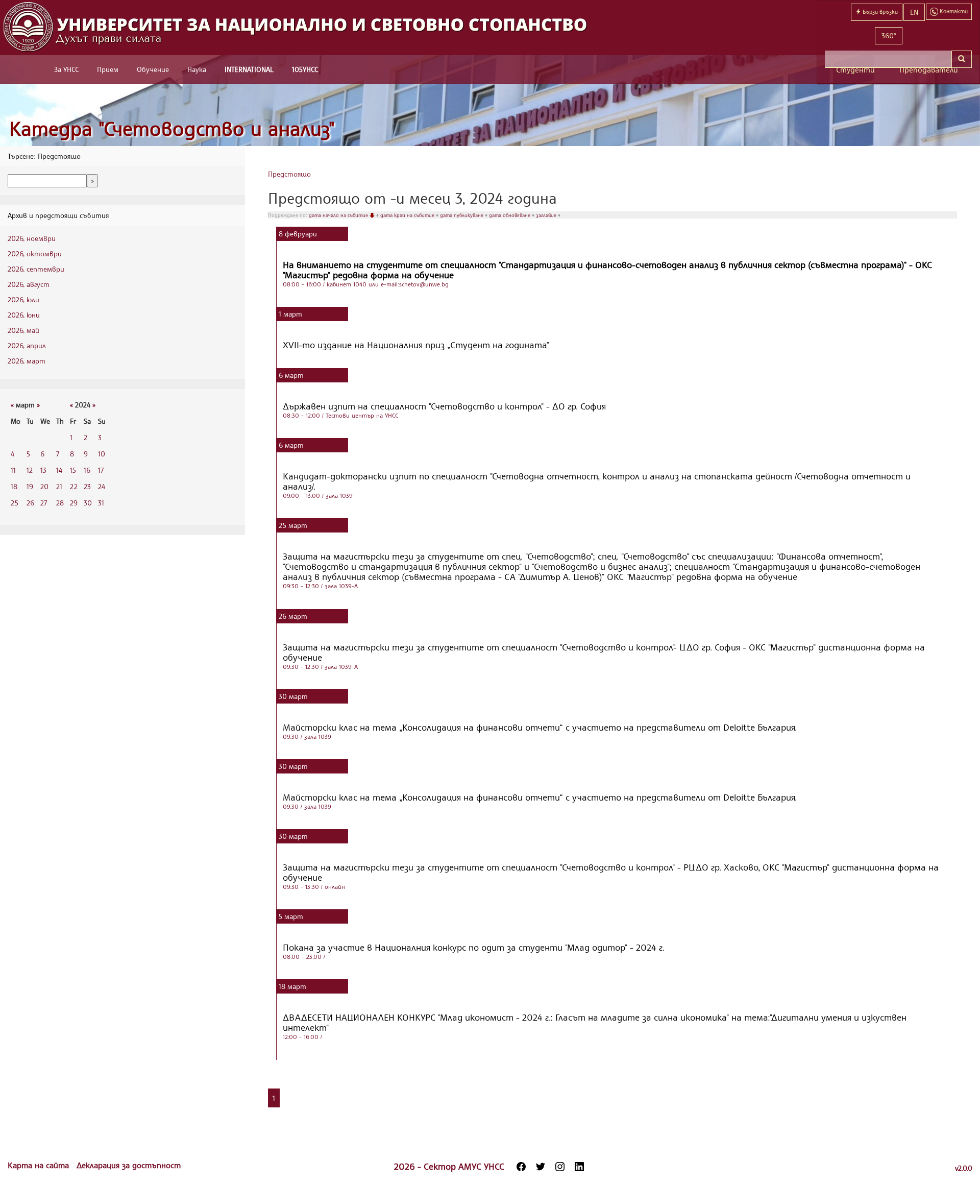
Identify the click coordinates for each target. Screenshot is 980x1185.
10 (101, 453)
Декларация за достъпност (129, 1165)
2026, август (29, 284)
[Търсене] (961, 59)
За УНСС (66, 69)
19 (30, 486)
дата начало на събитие (339, 215)
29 (74, 502)
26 (30, 502)
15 (73, 470)
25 (14, 502)
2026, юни (24, 314)
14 (59, 470)
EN (914, 12)
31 (101, 502)
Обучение (153, 69)
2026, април (27, 345)
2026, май (23, 330)
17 (101, 470)
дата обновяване (510, 215)
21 (59, 486)
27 (43, 502)
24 (101, 486)
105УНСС (305, 69)
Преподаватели (928, 70)
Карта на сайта (39, 1165)
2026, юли (23, 299)
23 (87, 486)
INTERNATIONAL (249, 69)
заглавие (547, 215)
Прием (107, 69)
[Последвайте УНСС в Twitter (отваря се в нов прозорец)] (540, 1166)
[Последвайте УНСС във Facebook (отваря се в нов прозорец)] (521, 1166)
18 (14, 486)
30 (88, 502)
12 (30, 470)
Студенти (855, 70)
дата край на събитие (408, 215)
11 (13, 470)
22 (74, 486)
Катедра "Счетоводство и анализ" (172, 128)
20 (44, 486)
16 (87, 470)
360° (888, 35)
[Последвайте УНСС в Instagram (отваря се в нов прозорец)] (560, 1166)
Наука (196, 69)
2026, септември (36, 268)
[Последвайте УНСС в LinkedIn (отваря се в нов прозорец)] (579, 1166)
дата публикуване (462, 215)
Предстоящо (289, 174)
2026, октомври (35, 253)
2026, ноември (32, 238)
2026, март (26, 360)
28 (60, 502)
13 (43, 470)
